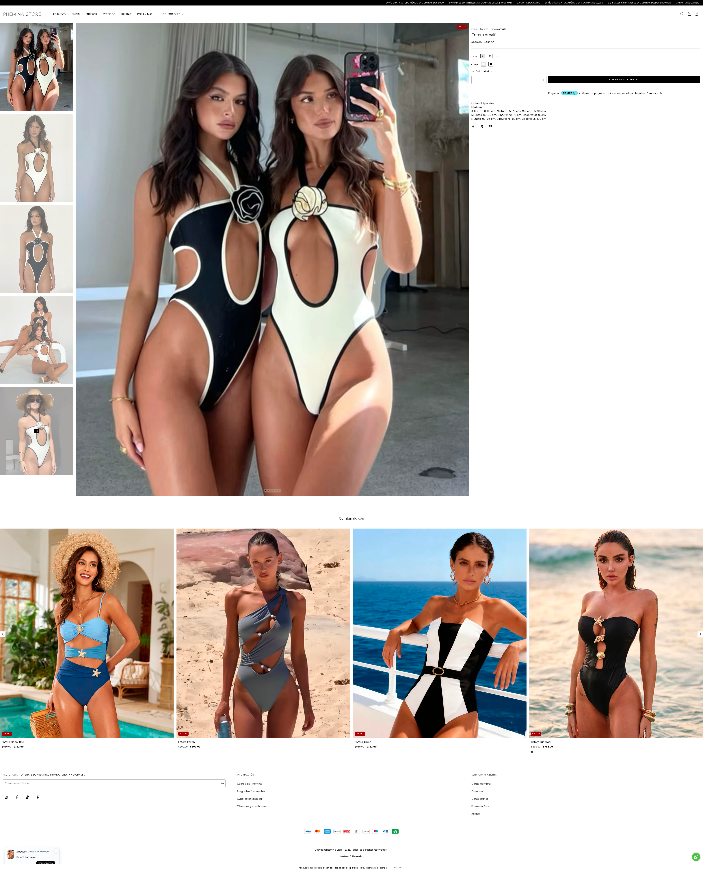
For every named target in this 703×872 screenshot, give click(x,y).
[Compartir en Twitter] (482, 126)
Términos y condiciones (252, 806)
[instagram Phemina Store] (7, 797)
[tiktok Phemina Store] (28, 797)
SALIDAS (126, 14)
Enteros (484, 29)
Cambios (477, 791)
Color (474, 64)
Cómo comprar (481, 784)
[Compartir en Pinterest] (490, 126)
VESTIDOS (109, 14)
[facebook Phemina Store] (17, 797)
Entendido (397, 868)
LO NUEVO (59, 14)
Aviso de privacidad (249, 799)
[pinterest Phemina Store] (38, 797)
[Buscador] (682, 14)
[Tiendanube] (351, 856)
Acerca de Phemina (249, 784)
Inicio (474, 29)
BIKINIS (76, 14)
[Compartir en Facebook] (473, 126)
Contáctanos (479, 799)
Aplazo (475, 814)
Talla (474, 56)
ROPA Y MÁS (145, 14)
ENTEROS (91, 14)
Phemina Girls (480, 806)
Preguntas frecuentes (251, 791)
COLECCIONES (171, 14)
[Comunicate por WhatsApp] (696, 857)
